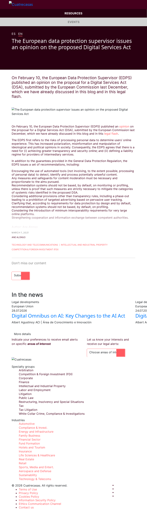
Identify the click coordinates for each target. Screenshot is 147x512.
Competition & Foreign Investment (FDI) (35, 249)
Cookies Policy (29, 496)
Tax (21, 405)
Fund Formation (29, 443)
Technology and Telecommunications (35, 244)
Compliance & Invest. (33, 427)
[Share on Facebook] (13, 64)
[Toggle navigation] (4, 4)
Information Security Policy (37, 500)
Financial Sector (30, 439)
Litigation (25, 393)
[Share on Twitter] (20, 64)
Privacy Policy (28, 493)
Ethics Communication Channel (40, 504)
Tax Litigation (28, 409)
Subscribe (20, 275)
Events (73, 22)
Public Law (26, 397)
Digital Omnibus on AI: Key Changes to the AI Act (68, 315)
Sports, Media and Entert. (36, 467)
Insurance (25, 451)
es (13, 34)
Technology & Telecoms (35, 479)
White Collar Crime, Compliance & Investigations (52, 413)
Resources (73, 13)
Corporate (26, 378)
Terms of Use (28, 489)
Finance (24, 382)
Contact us (26, 507)
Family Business (29, 435)
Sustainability (28, 475)
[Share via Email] (33, 64)
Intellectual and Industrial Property (84, 244)
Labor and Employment (35, 389)
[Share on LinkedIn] (26, 64)
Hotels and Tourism (32, 447)
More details (22, 334)
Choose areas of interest (106, 352)
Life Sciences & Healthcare (37, 455)
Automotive (27, 423)
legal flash (111, 133)
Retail (22, 463)
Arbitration (26, 370)
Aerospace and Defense (35, 471)
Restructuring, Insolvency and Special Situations (51, 401)
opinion (124, 126)
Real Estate (26, 459)
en (20, 34)
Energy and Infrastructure (36, 431)
